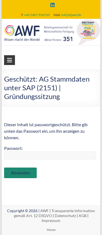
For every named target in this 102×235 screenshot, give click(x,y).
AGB (82, 215)
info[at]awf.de (71, 15)
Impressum (51, 220)
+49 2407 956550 (37, 15)
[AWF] (51, 22)
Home (51, 230)
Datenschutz (65, 215)
